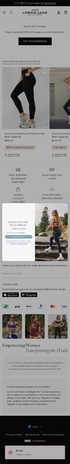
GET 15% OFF (18, 237)
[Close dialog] (65, 205)
